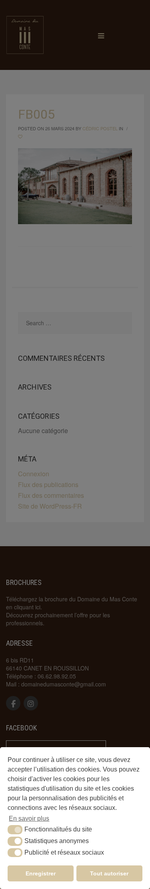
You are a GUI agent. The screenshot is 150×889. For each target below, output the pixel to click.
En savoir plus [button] (29, 818)
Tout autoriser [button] (109, 873)
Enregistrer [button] (41, 873)
